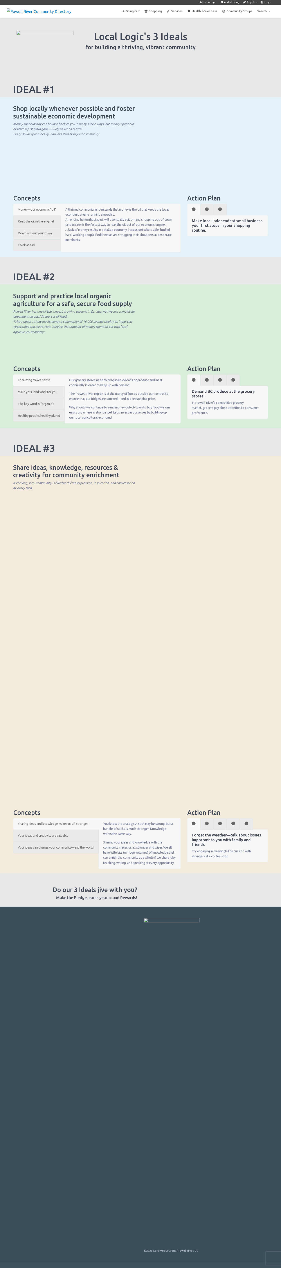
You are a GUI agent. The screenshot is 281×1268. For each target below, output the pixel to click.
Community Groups (239, 11)
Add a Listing (207, 2)
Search (262, 11)
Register (251, 2)
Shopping (155, 11)
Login (267, 2)
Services (177, 11)
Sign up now (172, 891)
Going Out (133, 11)
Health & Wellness (204, 11)
